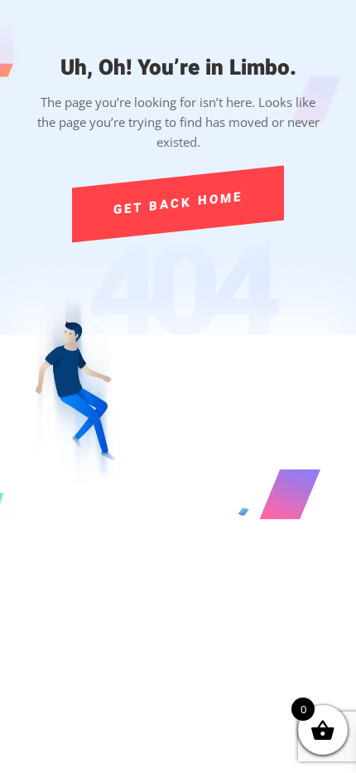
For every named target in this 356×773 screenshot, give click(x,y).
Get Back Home (178, 203)
